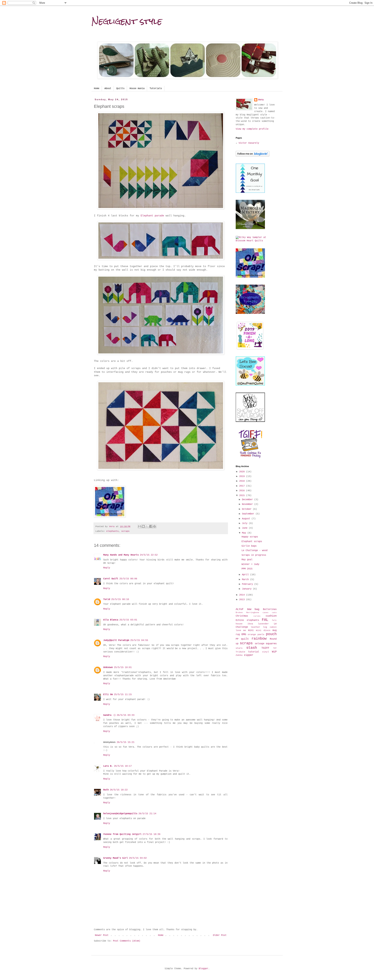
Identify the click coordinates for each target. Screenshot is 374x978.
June (245, 528)
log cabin (270, 627)
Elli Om (108, 694)
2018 (242, 481)
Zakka (239, 655)
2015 (242, 495)
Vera (261, 99)
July (245, 523)
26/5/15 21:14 (147, 813)
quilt (245, 638)
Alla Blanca (110, 620)
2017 (242, 486)
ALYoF (239, 609)
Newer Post (101, 935)
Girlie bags (249, 546)
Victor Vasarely (249, 143)
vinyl (265, 652)
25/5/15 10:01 (123, 667)
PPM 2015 (247, 568)
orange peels (256, 634)
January (247, 589)
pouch (271, 634)
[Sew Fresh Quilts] (250, 385)
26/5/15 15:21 (125, 742)
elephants (112, 531)
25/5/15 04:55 (139, 640)
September (249, 513)
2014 (242, 595)
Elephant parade (152, 215)
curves (256, 616)
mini (251, 630)
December (248, 499)
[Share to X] (147, 526)
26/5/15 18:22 (119, 790)
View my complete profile (252, 129)
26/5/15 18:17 (123, 766)
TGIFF (265, 648)
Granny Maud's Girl (115, 858)
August (246, 518)
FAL (265, 620)
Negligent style (127, 21)
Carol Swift (110, 578)
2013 (242, 599)
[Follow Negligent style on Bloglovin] (252, 156)
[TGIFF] (250, 457)
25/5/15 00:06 (128, 578)
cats (274, 613)
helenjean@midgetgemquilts (120, 813)
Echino (240, 620)
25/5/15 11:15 (123, 694)
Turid (106, 599)
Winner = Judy (250, 564)
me (244, 630)
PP (237, 639)
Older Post (220, 935)
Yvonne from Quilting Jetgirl (122, 834)
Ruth (106, 790)
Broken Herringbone (247, 613)
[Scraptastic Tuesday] (250, 313)
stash (251, 648)
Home (96, 88)
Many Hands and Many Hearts (121, 555)
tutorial (253, 652)
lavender (263, 624)
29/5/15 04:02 (138, 858)
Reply (106, 567)
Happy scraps (250, 536)
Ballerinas (270, 609)
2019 (242, 476)
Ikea (250, 624)
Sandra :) (109, 715)
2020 (242, 471)
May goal (247, 559)
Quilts (120, 88)
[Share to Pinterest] (154, 526)
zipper (248, 655)
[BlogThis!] (143, 526)
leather (255, 627)
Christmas (242, 616)
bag (257, 609)
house (239, 624)
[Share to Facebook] (151, 526)
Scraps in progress (254, 555)
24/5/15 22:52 (149, 555)
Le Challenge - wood (254, 550)
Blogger (203, 968)
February (248, 584)
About (107, 88)
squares (271, 643)
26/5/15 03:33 (125, 715)
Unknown (108, 667)
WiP (274, 651)
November (248, 504)
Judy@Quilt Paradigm (116, 640)
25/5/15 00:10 (120, 599)
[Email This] (140, 526)
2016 (242, 490)
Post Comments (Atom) (126, 941)
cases (265, 613)
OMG (243, 634)
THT (275, 648)
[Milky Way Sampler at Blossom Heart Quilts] (256, 240)
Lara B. (108, 766)
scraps (125, 531)
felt (274, 620)
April (246, 574)
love (238, 630)
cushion (271, 615)
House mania (137, 88)
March (246, 579)
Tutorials (156, 88)
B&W (249, 609)
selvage (259, 643)
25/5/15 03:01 (128, 620)
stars (239, 648)
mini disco (263, 630)
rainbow (258, 638)
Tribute (240, 652)
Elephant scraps (252, 541)
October (247, 509)
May (244, 533)
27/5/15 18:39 (151, 834)
